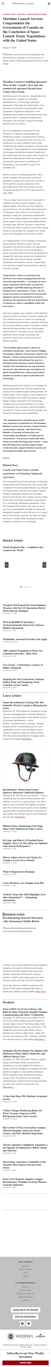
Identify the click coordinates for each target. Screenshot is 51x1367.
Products (8, 1002)
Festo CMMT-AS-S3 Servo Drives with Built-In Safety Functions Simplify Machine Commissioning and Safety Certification (25, 1012)
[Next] (44, 565)
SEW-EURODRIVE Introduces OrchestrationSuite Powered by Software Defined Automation (23, 625)
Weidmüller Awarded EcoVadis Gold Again (25, 639)
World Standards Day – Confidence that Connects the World (23, 548)
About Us (25, 1266)
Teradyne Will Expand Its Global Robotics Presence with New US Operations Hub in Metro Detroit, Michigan (24, 608)
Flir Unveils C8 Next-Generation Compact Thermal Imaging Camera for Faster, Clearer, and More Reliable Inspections (24, 1130)
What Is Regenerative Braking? (19, 871)
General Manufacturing (37, 14)
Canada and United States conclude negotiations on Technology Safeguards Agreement (22, 473)
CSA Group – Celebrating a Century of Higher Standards (23, 666)
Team (25, 1273)
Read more (41, 991)
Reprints (25, 1287)
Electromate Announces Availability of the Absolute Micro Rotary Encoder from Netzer (24, 1164)
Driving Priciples (25, 1269)
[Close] (48, 1352)
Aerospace (21, 14)
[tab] (20, 587)
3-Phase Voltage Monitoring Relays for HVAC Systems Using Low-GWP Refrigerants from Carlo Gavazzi (22, 1113)
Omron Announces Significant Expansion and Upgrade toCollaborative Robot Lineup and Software (25, 1147)
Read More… (27, 739)
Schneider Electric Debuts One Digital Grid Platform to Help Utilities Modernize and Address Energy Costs (25, 1053)
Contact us (25, 1300)
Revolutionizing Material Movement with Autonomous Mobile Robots (23, 919)
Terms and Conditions (25, 1294)
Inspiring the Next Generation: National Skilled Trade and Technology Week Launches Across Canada (23, 682)
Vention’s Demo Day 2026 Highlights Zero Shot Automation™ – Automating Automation (24, 897)
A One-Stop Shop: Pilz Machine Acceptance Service (25, 1098)
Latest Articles (12, 695)
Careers (26, 1276)
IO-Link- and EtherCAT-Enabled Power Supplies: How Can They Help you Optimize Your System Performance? (25, 843)
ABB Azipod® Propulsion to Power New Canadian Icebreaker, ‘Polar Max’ (23, 652)
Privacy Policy (25, 1290)
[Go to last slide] (7, 565)
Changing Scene (9, 14)
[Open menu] (49, 4)
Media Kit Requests (25, 1297)
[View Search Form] (3, 4)
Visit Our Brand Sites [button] (25, 1316)
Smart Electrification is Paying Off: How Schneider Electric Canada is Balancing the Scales (25, 705)
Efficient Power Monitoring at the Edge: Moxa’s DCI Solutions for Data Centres (23, 827)
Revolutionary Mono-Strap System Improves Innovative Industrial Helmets (23, 791)
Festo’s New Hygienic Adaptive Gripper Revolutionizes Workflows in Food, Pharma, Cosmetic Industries (25, 1182)
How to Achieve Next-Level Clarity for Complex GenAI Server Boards (22, 859)
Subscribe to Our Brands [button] (25, 1310)
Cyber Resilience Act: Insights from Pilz (23, 883)
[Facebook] (22, 1323)
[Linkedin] (28, 1323)
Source (6, 458)
